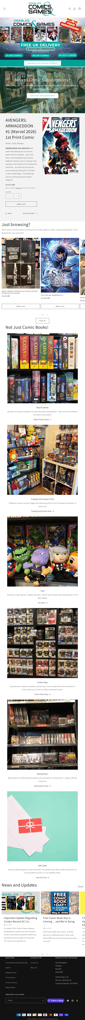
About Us (33, 968)
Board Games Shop (41, 419)
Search (8, 968)
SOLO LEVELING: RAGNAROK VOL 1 (52, 295)
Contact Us (34, 963)
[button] (4, 8)
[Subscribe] (42, 1000)
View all (42, 321)
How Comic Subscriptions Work (42, 96)
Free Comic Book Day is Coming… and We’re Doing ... (59, 921)
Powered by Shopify (52, 1019)
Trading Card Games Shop (41, 511)
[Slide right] (47, 314)
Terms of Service (11, 983)
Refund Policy (10, 987)
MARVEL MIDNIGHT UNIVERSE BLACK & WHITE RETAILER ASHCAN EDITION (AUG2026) (20, 292)
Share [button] (10, 213)
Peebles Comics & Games (39, 1019)
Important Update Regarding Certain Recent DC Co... (20, 919)
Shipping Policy (11, 973)
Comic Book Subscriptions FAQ (16, 963)
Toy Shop (41, 603)
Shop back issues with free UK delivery (42, 63)
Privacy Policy (10, 977)
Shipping (18, 188)
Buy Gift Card (41, 877)
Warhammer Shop (41, 786)
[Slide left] (37, 314)
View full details (28, 213)
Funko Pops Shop (41, 694)
